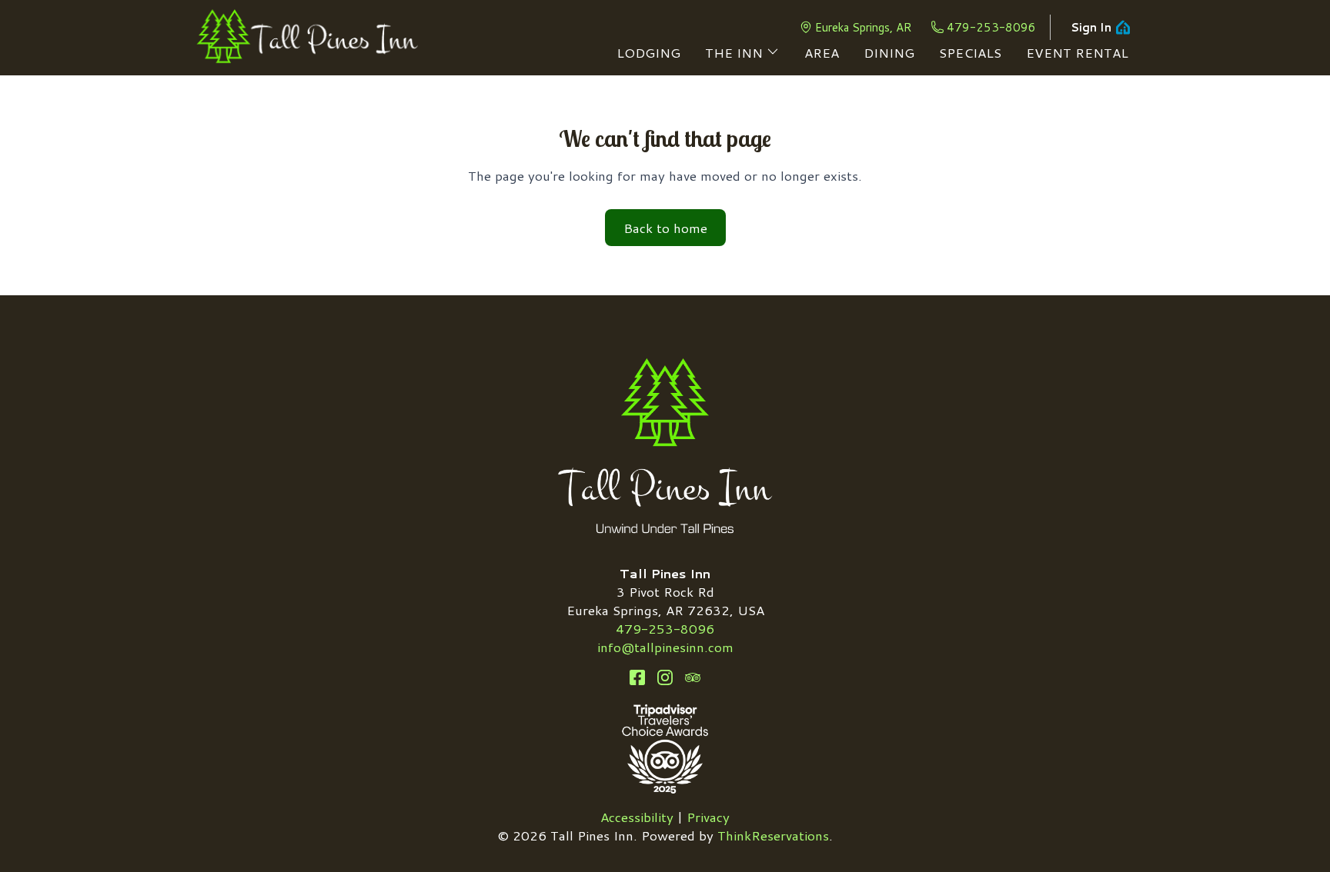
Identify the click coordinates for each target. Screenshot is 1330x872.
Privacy (708, 816)
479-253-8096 (991, 27)
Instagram (665, 677)
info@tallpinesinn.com (665, 646)
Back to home (665, 227)
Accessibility (636, 816)
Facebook (637, 677)
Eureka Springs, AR (863, 27)
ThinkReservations (773, 835)
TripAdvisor (692, 677)
